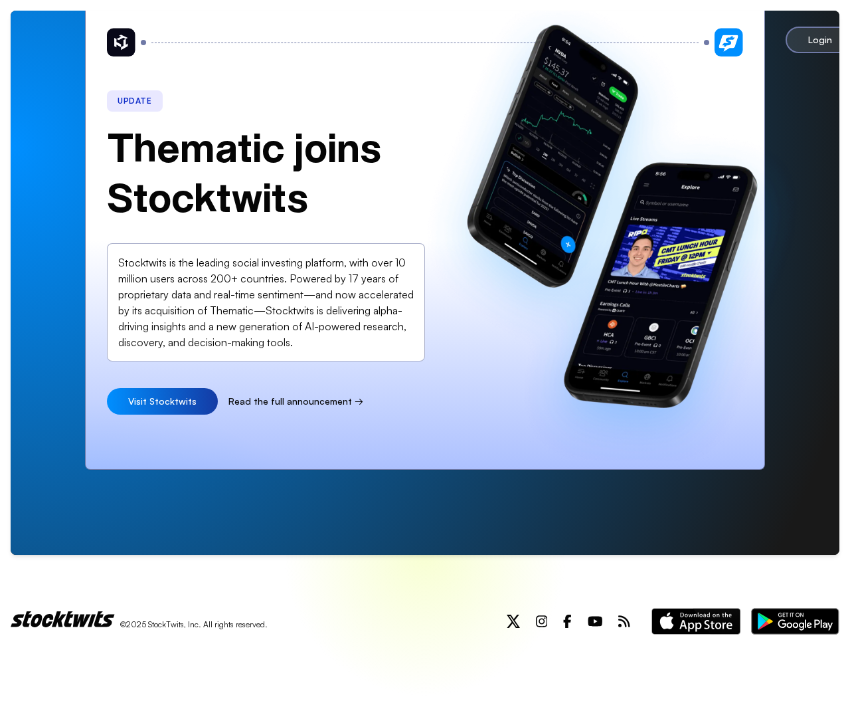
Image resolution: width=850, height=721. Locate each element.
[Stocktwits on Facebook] (567, 621)
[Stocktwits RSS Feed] (624, 621)
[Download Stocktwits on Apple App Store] (695, 621)
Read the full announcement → (295, 401)
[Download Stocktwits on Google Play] (795, 621)
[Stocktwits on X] (513, 621)
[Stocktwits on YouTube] (595, 621)
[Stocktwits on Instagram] (542, 621)
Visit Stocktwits (162, 401)
